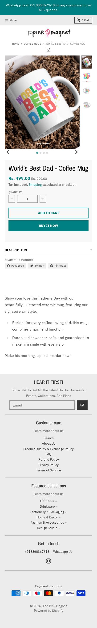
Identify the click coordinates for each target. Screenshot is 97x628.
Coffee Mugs (32, 43)
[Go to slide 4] (47, 153)
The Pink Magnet (55, 606)
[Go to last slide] (8, 152)
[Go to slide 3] (44, 153)
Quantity (15, 192)
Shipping (35, 184)
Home (15, 43)
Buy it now (48, 226)
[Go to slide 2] (40, 153)
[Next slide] (76, 152)
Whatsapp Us (62, 551)
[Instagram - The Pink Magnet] (48, 50)
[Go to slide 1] (37, 153)
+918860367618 (37, 551)
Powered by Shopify (48, 610)
